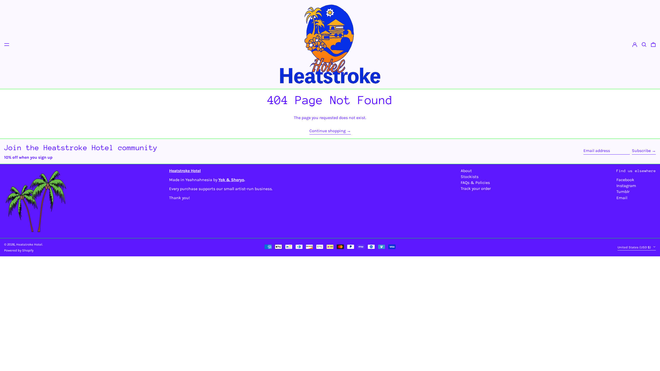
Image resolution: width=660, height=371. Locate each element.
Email (621, 197)
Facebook (625, 179)
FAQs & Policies (475, 182)
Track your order (476, 188)
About (466, 170)
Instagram (626, 185)
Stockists (469, 176)
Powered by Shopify (19, 250)
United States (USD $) (634, 247)
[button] (644, 44)
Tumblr (623, 191)
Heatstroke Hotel (29, 244)
